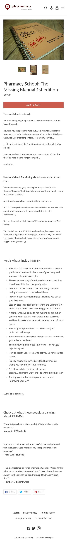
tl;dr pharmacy (27, 538)
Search (16, 513)
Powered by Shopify (45, 538)
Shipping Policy (23, 518)
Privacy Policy (30, 513)
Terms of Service (43, 518)
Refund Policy (48, 513)
